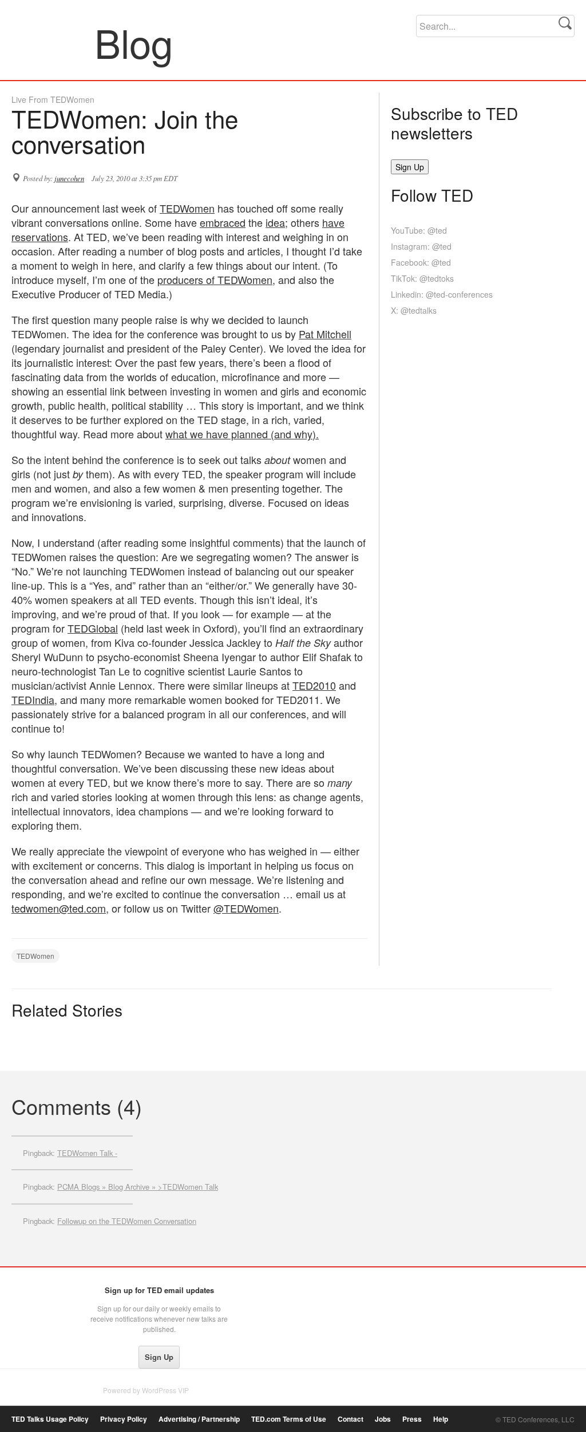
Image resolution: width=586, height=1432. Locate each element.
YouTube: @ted (419, 230)
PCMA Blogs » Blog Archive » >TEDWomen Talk (137, 1186)
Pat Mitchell (325, 333)
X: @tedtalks (414, 310)
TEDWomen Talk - (87, 1152)
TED (35, 1293)
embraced (223, 222)
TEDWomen (187, 208)
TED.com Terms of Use (288, 1419)
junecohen (69, 178)
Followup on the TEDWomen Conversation (126, 1220)
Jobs (383, 1419)
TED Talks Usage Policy (50, 1419)
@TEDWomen (246, 908)
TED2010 (314, 685)
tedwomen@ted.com (58, 908)
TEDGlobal (93, 628)
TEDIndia (32, 699)
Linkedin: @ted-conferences (442, 294)
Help (440, 1419)
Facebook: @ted (421, 262)
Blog (53, 42)
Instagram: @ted (421, 246)
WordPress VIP (165, 1390)
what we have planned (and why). (242, 433)
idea (275, 222)
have (333, 222)
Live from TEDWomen (52, 99)
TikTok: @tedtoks (422, 278)
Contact (350, 1419)
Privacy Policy (123, 1419)
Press (412, 1419)
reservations (39, 236)
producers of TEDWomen (214, 279)
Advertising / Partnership (199, 1419)
